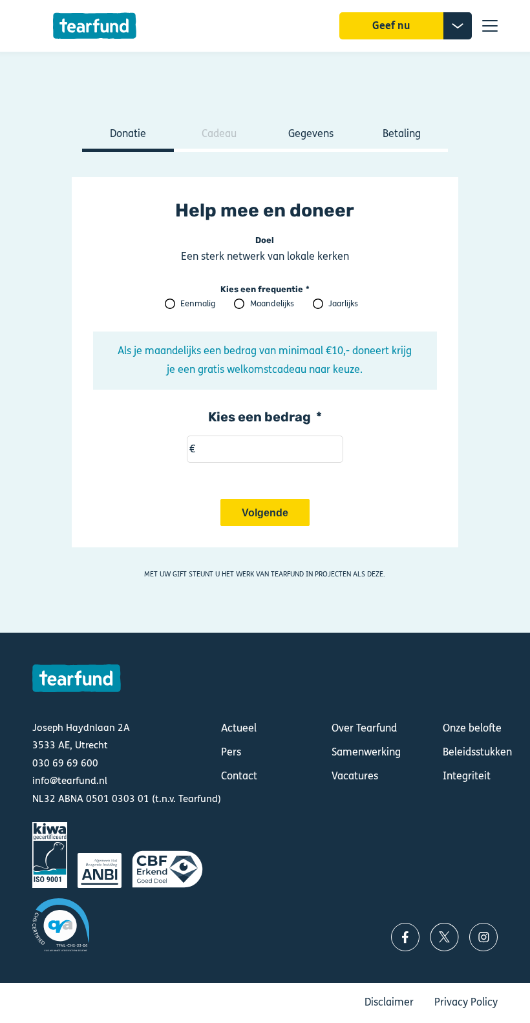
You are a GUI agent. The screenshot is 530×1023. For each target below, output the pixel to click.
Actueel (239, 728)
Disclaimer (389, 1002)
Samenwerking (366, 752)
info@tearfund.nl (69, 780)
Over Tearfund (364, 728)
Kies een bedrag (259, 417)
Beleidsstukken (477, 752)
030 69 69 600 (65, 763)
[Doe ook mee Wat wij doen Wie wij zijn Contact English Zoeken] (490, 26)
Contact (239, 776)
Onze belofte (472, 728)
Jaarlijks (343, 304)
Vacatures (355, 776)
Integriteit (467, 776)
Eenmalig (197, 304)
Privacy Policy (466, 1002)
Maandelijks (272, 304)
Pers (231, 752)
